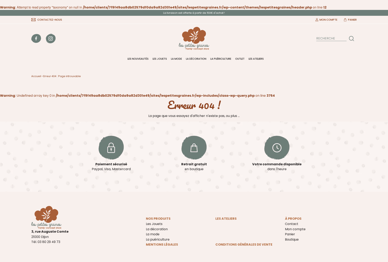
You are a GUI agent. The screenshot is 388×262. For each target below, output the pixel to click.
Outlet (240, 58)
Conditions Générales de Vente (243, 244)
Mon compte (328, 19)
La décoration (196, 58)
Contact (291, 224)
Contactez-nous (49, 19)
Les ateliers (256, 58)
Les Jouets (160, 58)
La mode (176, 58)
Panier (352, 19)
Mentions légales (162, 244)
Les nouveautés (138, 58)
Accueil (36, 76)
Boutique (292, 239)
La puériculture (220, 58)
